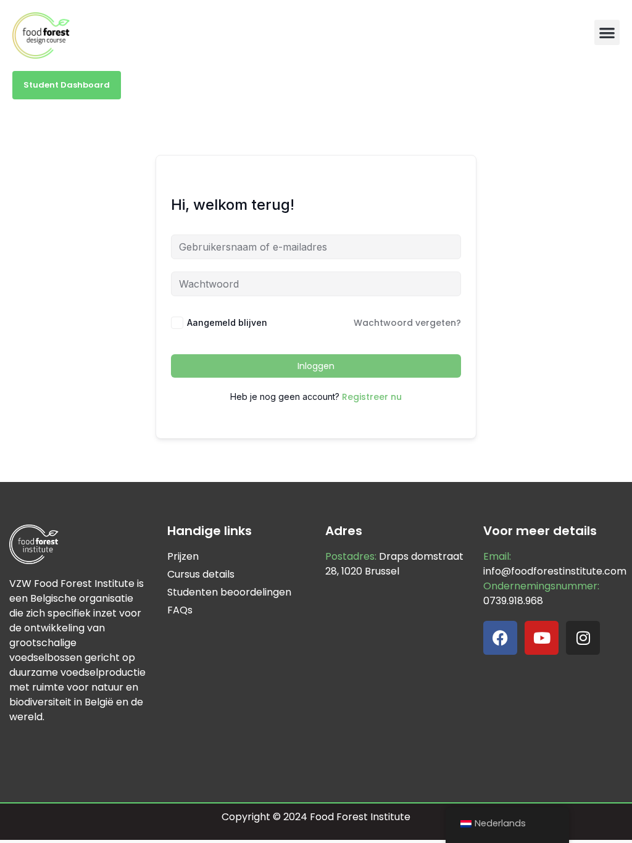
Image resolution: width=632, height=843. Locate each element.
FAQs (180, 610)
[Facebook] (500, 638)
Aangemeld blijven (227, 322)
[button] (607, 32)
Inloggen (316, 366)
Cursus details (201, 574)
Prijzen (183, 556)
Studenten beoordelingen (229, 592)
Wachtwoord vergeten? (407, 323)
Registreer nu (372, 397)
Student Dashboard (66, 85)
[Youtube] (542, 638)
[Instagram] (583, 638)
